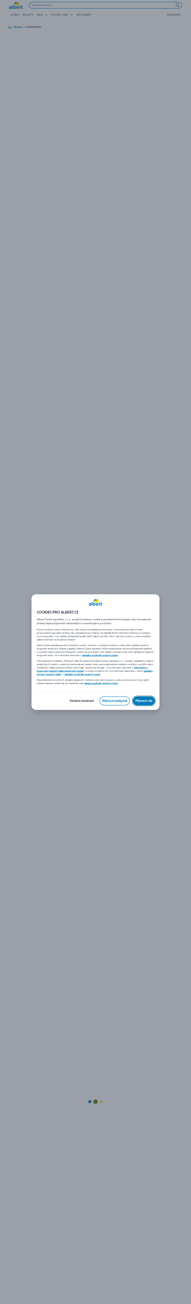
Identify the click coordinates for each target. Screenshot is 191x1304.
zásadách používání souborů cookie (100, 655)
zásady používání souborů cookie (101, 683)
